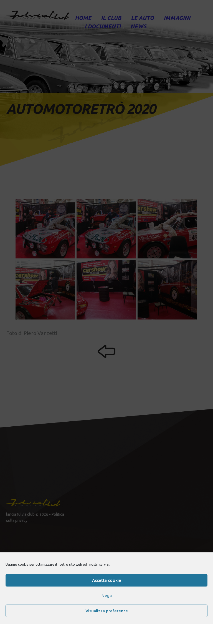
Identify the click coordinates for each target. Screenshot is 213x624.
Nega (107, 595)
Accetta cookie (106, 580)
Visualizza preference (106, 610)
